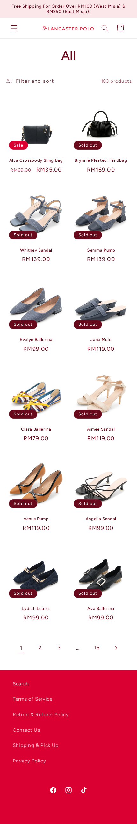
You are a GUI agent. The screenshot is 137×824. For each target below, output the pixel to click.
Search (21, 684)
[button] (14, 28)
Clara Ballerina (36, 429)
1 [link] (21, 647)
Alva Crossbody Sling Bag (36, 160)
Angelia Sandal (101, 518)
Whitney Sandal (36, 249)
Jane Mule (100, 339)
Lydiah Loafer (36, 608)
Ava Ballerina (100, 608)
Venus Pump (36, 518)
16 (96, 647)
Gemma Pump (101, 249)
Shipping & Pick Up (36, 745)
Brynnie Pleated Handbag (101, 160)
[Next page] (115, 647)
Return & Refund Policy (41, 714)
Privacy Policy (29, 761)
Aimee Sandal (101, 429)
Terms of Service (33, 699)
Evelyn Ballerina (36, 339)
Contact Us (26, 730)
